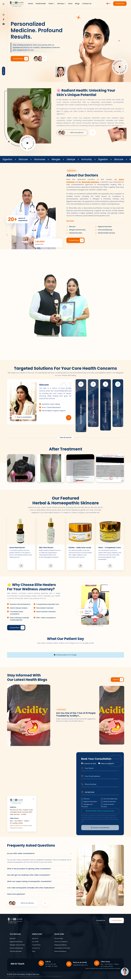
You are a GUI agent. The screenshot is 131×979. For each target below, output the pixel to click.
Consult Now (119, 3)
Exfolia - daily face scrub (80, 547)
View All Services (65, 437)
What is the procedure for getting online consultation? (29, 869)
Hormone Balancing (110, 799)
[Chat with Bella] (125, 972)
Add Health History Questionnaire (101, 811)
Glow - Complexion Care (109, 547)
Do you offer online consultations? (21, 853)
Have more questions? (16, 894)
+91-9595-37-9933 (51, 966)
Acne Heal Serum (17, 547)
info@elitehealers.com (80, 965)
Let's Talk (3, 71)
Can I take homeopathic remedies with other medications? (31, 888)
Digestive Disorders (90, 802)
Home (30, 3)
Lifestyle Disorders (109, 802)
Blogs (77, 3)
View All (115, 680)
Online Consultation (107, 764)
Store (70, 3)
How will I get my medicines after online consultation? (28, 875)
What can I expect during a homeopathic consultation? (29, 881)
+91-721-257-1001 (50, 964)
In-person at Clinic (89, 764)
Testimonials (40, 3)
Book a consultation (24, 417)
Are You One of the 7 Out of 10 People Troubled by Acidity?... (76, 714)
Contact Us (86, 3)
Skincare (87, 799)
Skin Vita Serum (46, 547)
